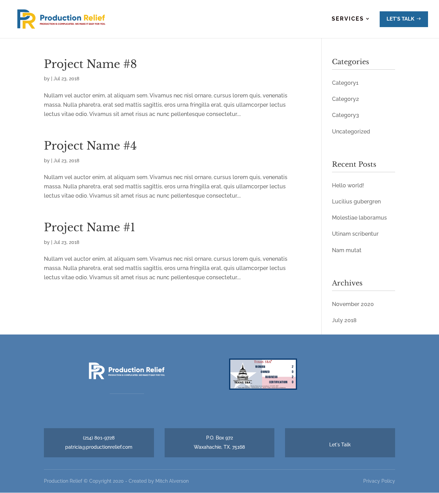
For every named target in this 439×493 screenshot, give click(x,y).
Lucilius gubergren (356, 201)
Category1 (345, 83)
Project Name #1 (89, 227)
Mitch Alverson (172, 481)
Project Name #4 (90, 146)
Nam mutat (346, 250)
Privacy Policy (379, 481)
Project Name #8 (90, 64)
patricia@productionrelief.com (98, 447)
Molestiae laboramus (359, 217)
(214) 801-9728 (99, 438)
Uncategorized (351, 131)
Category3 (345, 115)
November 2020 (353, 304)
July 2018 (344, 320)
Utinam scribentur (355, 234)
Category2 (345, 99)
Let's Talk (340, 444)
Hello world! (348, 185)
